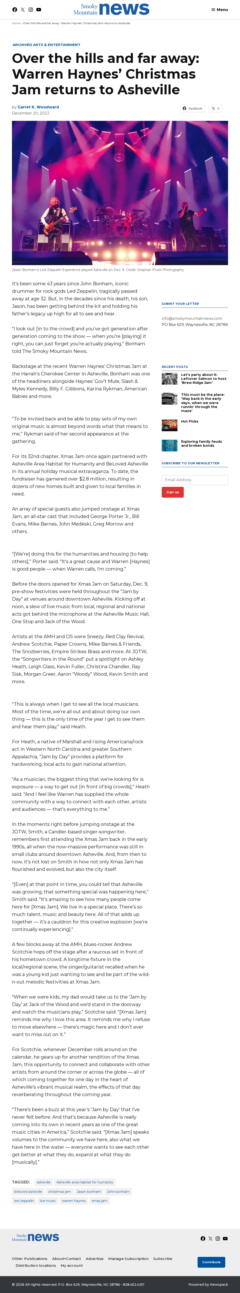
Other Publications (29, 1258)
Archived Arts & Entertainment (46, 44)
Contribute (211, 1262)
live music (48, 1201)
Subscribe (162, 1258)
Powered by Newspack (208, 1284)
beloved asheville (28, 1192)
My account (72, 1265)
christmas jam (59, 1192)
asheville (44, 1182)
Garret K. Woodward (38, 107)
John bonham (118, 1192)
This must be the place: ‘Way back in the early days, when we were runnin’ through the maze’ (203, 403)
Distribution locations (36, 1265)
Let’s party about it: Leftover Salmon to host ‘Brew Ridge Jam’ (203, 379)
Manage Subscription (128, 1258)
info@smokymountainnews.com (192, 318)
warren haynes (74, 1201)
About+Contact (66, 1258)
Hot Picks (190, 421)
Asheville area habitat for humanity (84, 1182)
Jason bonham (89, 1192)
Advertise (95, 1258)
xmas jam (99, 1201)
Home (16, 23)
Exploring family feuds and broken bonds (201, 443)
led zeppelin (24, 1201)
